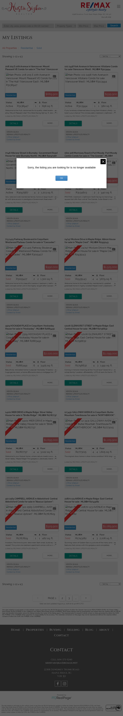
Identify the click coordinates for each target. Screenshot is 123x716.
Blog (89, 630)
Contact (61, 635)
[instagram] (65, 684)
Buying (55, 630)
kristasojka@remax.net (61, 663)
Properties (35, 630)
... (75, 598)
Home (15, 630)
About (104, 630)
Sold (39, 48)
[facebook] (58, 684)
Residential (27, 48)
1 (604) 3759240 (13, 137)
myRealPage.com (61, 698)
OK (61, 178)
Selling (73, 630)
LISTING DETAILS (13, 123)
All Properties (9, 48)
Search (114, 25)
